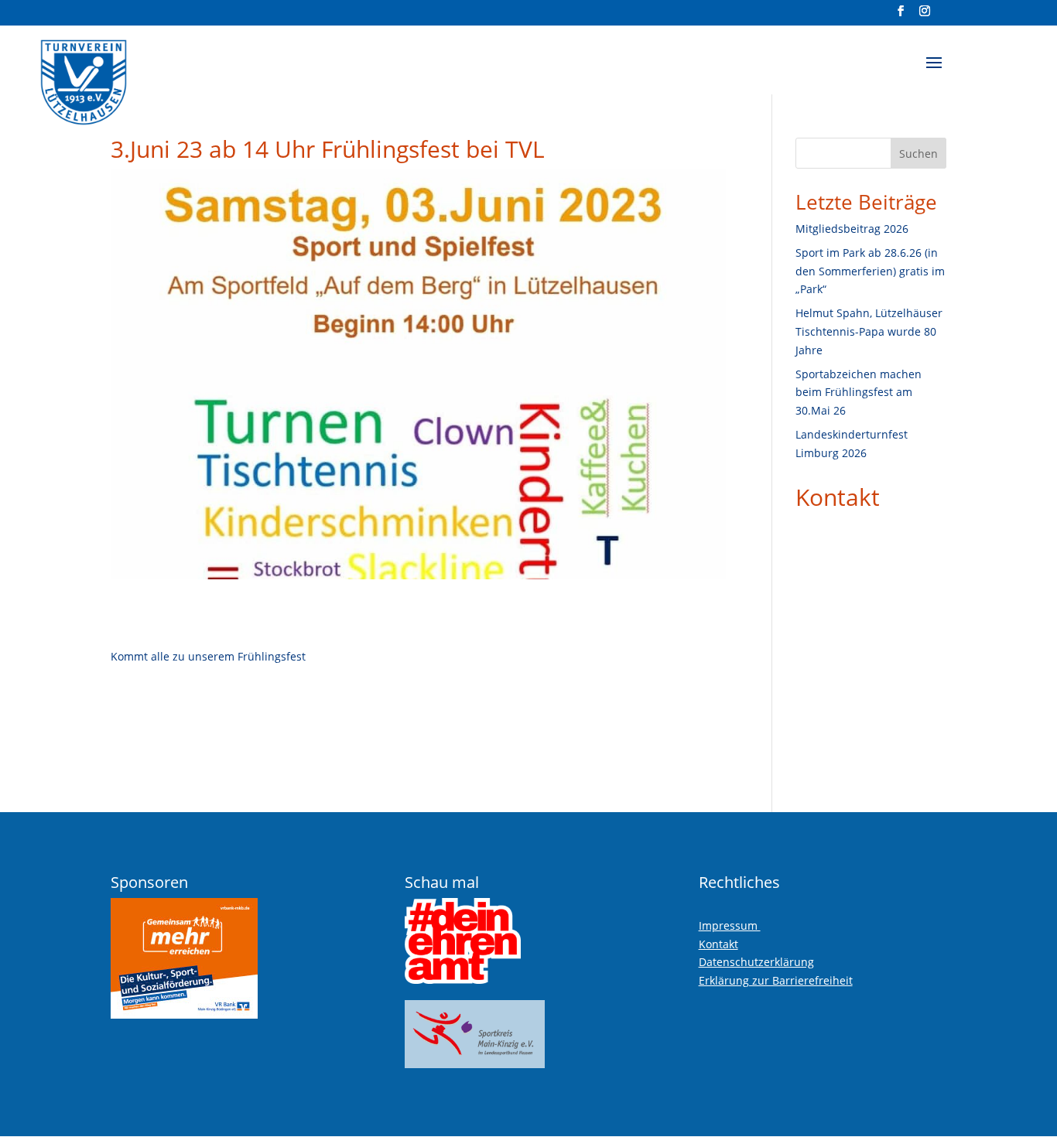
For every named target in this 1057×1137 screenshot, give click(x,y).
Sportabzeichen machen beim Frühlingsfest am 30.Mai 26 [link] (858, 392)
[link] (122, 76)
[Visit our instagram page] (925, 15)
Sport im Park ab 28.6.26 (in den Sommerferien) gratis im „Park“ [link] (870, 271)
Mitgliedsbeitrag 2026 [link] (851, 228)
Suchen (918, 153)
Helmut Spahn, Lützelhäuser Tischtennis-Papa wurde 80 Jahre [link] (868, 331)
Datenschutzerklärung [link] (756, 961)
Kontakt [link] (837, 497)
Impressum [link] (730, 925)
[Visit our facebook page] (901, 15)
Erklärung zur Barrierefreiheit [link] (776, 980)
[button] (934, 72)
